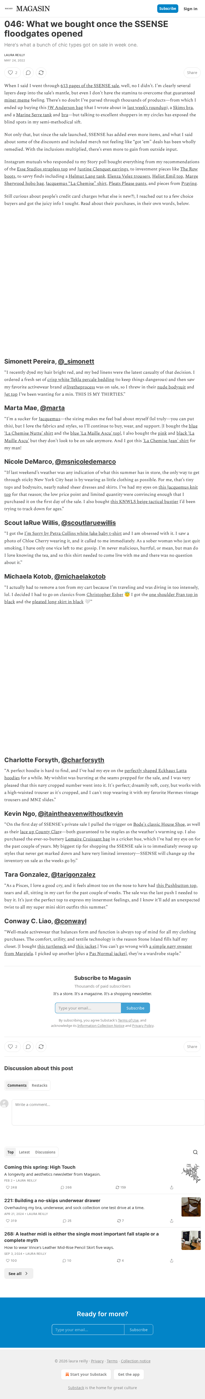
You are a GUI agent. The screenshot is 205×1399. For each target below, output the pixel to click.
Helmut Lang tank (87, 176)
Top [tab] (10, 1152)
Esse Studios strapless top (42, 169)
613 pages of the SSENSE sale (90, 85)
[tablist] (27, 1085)
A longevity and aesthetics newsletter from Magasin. (52, 1174)
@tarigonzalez (73, 874)
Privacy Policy (142, 1025)
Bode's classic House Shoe (159, 824)
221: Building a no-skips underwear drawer (52, 1200)
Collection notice (136, 1360)
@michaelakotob (80, 576)
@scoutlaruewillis (88, 523)
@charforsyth (82, 760)
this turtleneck (51, 946)
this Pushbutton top (176, 885)
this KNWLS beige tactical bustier (144, 501)
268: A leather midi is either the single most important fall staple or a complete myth (81, 1237)
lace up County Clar (40, 831)
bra (64, 114)
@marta (52, 408)
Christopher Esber (104, 594)
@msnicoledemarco (85, 461)
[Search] (195, 1152)
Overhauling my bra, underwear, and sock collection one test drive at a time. (74, 1207)
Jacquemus (49, 418)
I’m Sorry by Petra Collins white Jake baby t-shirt (73, 533)
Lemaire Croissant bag (87, 839)
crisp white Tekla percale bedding (80, 379)
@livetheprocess (79, 387)
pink (162, 433)
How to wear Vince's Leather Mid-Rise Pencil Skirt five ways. (59, 1247)
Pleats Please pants (127, 183)
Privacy (97, 1360)
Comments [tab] (16, 1085)
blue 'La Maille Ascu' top (95, 433)
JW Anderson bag (65, 107)
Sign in (191, 8)
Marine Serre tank (34, 114)
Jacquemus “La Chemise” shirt (76, 183)
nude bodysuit (171, 387)
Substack (76, 1387)
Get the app (129, 1374)
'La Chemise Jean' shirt (166, 440)
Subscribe (167, 8)
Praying (188, 183)
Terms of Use (128, 1020)
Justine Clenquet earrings (102, 169)
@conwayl (70, 921)
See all (15, 1273)
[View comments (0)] (28, 72)
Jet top (11, 394)
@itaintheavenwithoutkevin (80, 813)
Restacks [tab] (39, 1085)
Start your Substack (88, 1374)
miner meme (17, 100)
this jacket (86, 946)
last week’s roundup (147, 107)
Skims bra (183, 107)
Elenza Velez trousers (128, 176)
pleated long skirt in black (58, 601)
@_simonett (76, 361)
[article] (102, 1177)
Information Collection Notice (100, 1025)
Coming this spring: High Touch (40, 1167)
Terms (112, 1360)
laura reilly (14, 55)
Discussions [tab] (45, 1152)
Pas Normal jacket (107, 953)
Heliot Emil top (167, 176)
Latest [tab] (24, 1152)
